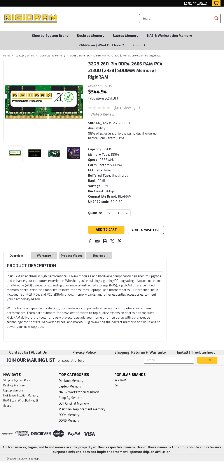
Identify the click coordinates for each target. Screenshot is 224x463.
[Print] (105, 241)
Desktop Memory (91, 35)
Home (6, 55)
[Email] (97, 241)
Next (81, 101)
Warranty (44, 256)
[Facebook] (90, 241)
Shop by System (70, 398)
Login (188, 3)
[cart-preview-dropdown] (215, 3)
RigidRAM (120, 380)
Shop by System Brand (50, 35)
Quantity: (95, 213)
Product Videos (71, 256)
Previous (7, 101)
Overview (16, 256)
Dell (116, 385)
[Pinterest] (119, 241)
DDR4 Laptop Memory (52, 55)
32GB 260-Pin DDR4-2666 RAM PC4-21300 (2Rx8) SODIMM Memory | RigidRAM (115, 55)
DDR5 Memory (69, 421)
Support (139, 45)
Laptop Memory (125, 35)
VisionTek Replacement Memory (82, 409)
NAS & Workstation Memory (169, 35)
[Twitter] (112, 241)
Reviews (99, 256)
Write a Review (102, 114)
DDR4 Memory (69, 415)
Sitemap (34, 458)
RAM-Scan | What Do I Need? (101, 45)
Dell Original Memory (74, 404)
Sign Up (202, 3)
